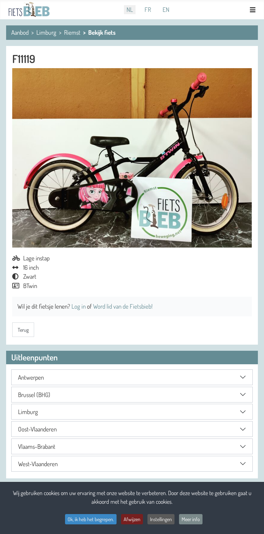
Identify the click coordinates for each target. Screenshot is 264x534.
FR (148, 9)
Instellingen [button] (161, 519)
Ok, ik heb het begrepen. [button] (91, 519)
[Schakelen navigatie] (253, 9)
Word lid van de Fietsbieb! (123, 306)
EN (166, 9)
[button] (132, 377)
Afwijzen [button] (132, 519)
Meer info (191, 519)
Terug (23, 330)
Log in (79, 306)
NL (130, 9)
